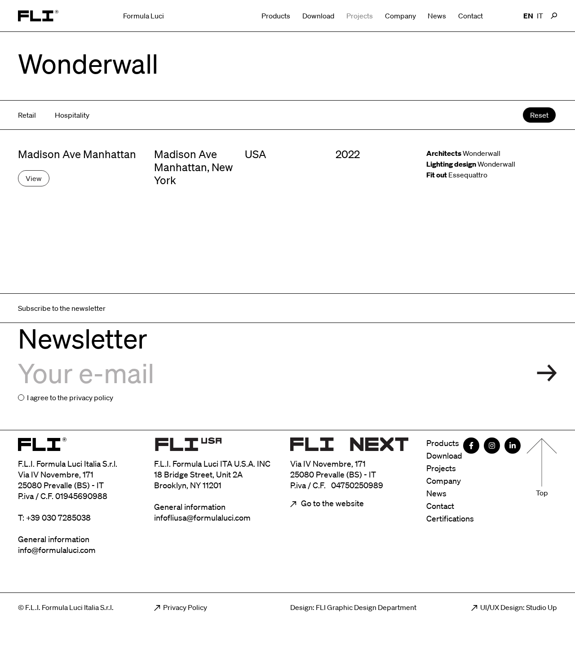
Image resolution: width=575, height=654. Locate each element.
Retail (27, 114)
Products (275, 15)
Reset (539, 114)
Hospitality (72, 114)
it (540, 15)
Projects (359, 15)
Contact (470, 15)
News (437, 15)
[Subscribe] (547, 373)
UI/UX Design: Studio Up (518, 607)
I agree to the (70, 397)
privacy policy (91, 397)
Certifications (450, 518)
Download (318, 15)
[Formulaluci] (38, 15)
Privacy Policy (185, 607)
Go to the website (331, 503)
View (34, 178)
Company (400, 15)
